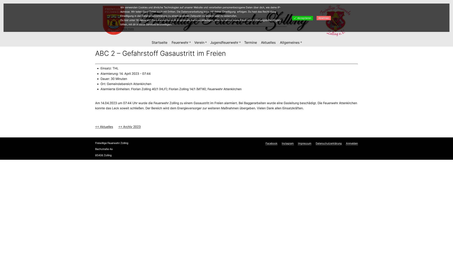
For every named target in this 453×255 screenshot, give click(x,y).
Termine (250, 42)
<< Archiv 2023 (129, 127)
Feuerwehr (180, 42)
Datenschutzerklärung (329, 143)
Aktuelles (268, 42)
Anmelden (352, 143)
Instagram (288, 143)
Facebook (271, 143)
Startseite (159, 42)
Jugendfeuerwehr (224, 42)
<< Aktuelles (104, 127)
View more (128, 28)
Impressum (304, 143)
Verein (199, 42)
